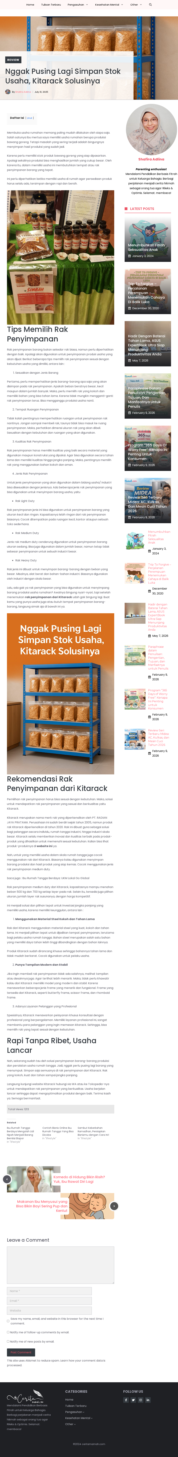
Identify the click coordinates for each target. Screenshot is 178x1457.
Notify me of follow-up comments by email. (39, 1332)
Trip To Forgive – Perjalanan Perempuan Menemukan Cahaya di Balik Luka (146, 292)
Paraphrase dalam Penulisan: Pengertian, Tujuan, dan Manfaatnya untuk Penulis (147, 397)
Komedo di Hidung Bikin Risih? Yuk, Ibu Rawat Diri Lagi (79, 1179)
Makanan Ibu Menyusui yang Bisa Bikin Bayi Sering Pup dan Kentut (41, 1206)
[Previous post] (7, 1179)
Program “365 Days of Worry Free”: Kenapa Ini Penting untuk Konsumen (147, 452)
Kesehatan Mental (107, 4)
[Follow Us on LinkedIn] (148, 1400)
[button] (150, 4)
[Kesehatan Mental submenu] (92, 1418)
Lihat (29, 118)
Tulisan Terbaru (51, 4)
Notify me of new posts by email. (32, 1342)
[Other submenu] (75, 1424)
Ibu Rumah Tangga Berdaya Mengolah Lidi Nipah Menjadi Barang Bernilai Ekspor (20, 1133)
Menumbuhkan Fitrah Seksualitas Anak (146, 247)
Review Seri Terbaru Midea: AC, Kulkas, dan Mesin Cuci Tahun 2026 (147, 504)
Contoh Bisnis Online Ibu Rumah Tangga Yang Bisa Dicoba (58, 1131)
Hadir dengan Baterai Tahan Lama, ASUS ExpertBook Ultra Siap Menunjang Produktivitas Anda (146, 345)
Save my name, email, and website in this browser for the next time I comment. (57, 1321)
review (13, 60)
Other (134, 4)
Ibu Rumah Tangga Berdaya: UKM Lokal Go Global (55, 878)
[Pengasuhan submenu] (83, 1412)
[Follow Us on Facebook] (126, 1400)
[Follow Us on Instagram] (140, 1400)
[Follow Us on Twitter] (133, 1400)
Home (30, 4)
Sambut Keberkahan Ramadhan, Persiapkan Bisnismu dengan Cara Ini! (93, 1131)
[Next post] (114, 1206)
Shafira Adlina (23, 92)
